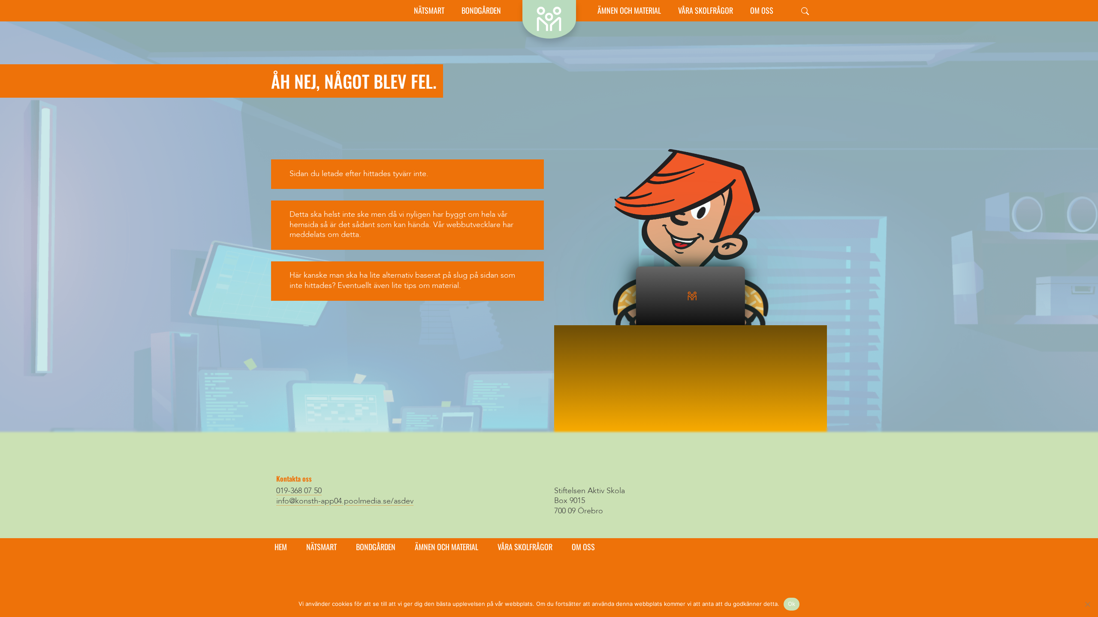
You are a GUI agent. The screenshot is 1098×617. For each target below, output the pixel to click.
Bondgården (481, 10)
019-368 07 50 (299, 491)
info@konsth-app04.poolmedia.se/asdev (344, 501)
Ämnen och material (629, 10)
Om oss (761, 10)
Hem (280, 546)
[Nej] (1087, 604)
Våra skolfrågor (705, 10)
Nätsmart (429, 10)
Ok (792, 603)
